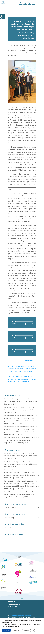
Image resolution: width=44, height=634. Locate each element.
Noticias (24, 38)
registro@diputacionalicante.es (22, 615)
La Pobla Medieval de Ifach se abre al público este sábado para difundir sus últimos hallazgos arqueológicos (21, 440)
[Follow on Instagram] (29, 3)
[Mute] (26, 324)
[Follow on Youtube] (33, 3)
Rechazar (16, 630)
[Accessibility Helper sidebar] (2, 16)
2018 (31, 33)
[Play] (13, 321)
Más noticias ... (30, 360)
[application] (22, 323)
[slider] (30, 324)
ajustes (17, 626)
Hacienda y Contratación (24, 35)
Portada (31, 38)
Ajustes (26, 630)
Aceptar (6, 630)
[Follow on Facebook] (21, 3)
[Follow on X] (25, 3)
